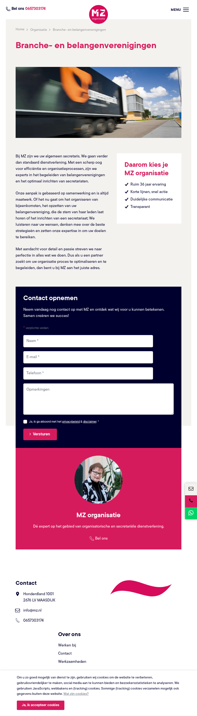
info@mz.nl (32, 611)
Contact (65, 654)
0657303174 (33, 621)
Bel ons (101, 539)
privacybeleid (71, 421)
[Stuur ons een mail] (191, 489)
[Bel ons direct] (191, 501)
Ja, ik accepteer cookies (40, 705)
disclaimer (89, 421)
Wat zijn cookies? (76, 694)
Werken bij (67, 645)
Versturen (41, 434)
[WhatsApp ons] (191, 513)
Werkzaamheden (72, 662)
